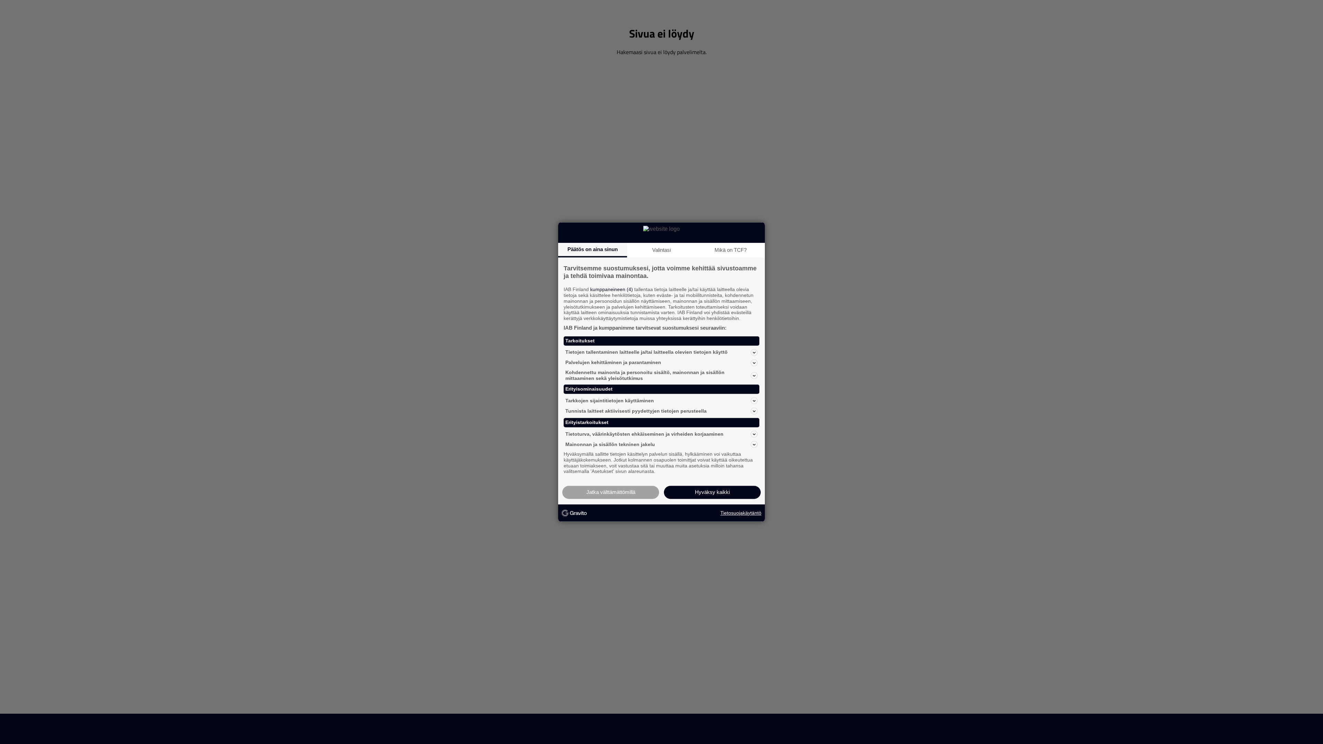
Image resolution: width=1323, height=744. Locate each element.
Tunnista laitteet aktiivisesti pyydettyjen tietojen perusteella (636, 411)
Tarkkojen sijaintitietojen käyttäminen (609, 400)
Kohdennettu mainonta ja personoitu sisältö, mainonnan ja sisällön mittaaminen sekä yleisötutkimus (645, 375)
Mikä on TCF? (731, 250)
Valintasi (661, 250)
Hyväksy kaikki (712, 492)
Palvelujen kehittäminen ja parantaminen (613, 362)
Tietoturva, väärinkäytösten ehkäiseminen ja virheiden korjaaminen (644, 434)
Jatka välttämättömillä (610, 492)
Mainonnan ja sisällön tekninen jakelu (610, 444)
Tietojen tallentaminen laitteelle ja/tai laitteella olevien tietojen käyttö (646, 352)
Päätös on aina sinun (592, 249)
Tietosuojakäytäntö (740, 513)
